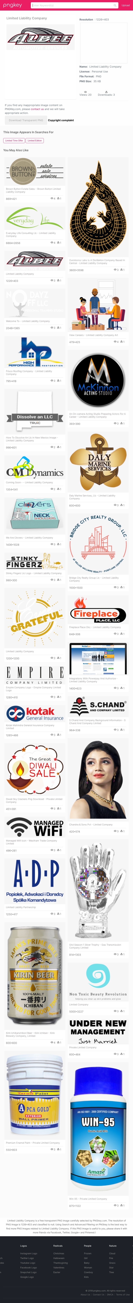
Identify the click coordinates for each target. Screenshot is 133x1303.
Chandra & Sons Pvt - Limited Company (91, 824)
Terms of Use (123, 1294)
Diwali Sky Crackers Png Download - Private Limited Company (34, 800)
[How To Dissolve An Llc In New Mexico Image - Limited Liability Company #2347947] (34, 412)
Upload (126, 5)
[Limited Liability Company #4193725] (34, 618)
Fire (111, 1258)
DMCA (110, 1294)
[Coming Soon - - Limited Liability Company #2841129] (34, 467)
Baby (87, 1262)
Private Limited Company (83, 1047)
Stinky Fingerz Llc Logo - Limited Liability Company (34, 573)
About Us (85, 1294)
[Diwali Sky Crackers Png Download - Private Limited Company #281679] (34, 769)
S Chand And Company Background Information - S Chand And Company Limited (97, 722)
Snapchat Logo (28, 1272)
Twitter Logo (27, 1258)
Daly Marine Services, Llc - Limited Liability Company (92, 497)
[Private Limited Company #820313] (98, 1031)
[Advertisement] (39, 74)
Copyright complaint (61, 120)
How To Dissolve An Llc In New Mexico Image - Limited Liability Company (32, 439)
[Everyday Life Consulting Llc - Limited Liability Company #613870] (34, 218)
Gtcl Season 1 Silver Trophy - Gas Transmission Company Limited (95, 946)
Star (111, 1267)
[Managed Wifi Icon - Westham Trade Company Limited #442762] (34, 827)
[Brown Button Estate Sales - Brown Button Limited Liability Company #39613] (34, 171)
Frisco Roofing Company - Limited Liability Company (29, 372)
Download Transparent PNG (26, 120)
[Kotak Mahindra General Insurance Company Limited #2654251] (34, 713)
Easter (56, 1272)
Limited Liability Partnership (21, 907)
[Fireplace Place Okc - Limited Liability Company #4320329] (98, 609)
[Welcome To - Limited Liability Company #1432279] (34, 303)
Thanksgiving (60, 1262)
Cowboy (88, 1272)
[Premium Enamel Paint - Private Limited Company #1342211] (34, 1095)
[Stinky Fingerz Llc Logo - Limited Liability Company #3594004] (34, 561)
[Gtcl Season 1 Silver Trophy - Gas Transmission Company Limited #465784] (98, 890)
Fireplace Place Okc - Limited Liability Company (95, 627)
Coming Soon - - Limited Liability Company (29, 482)
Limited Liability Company (20, 273)
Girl (85, 1258)
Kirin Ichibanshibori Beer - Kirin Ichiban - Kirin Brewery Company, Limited (30, 1034)
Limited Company (78, 1004)
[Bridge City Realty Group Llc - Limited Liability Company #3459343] (98, 544)
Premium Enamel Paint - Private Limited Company (33, 1142)
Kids (86, 1277)
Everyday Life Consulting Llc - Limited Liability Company (31, 234)
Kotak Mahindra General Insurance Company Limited (30, 727)
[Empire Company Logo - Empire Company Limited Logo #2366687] (34, 675)
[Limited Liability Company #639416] (34, 261)
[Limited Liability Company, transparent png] (40, 37)
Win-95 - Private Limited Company (88, 1198)
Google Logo (27, 1277)
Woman (88, 1267)
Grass (112, 1262)
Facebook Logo (28, 1267)
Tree (111, 1272)
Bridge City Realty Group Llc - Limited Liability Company (94, 579)
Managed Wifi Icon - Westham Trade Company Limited (31, 842)
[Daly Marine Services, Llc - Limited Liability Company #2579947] (98, 462)
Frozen (87, 1253)
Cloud (112, 1253)
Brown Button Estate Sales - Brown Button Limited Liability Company (33, 190)
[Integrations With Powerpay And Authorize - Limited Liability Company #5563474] (98, 658)
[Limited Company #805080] (98, 982)
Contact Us (98, 1294)
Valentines (58, 1267)
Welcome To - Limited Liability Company (28, 321)
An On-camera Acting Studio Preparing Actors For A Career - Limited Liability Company (97, 415)
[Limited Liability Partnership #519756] (34, 881)
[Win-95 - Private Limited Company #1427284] (98, 1129)
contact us (37, 109)
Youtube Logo (27, 1262)
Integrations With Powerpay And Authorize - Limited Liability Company (93, 680)
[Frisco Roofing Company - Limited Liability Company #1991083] (34, 352)
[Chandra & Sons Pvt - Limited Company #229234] (98, 779)
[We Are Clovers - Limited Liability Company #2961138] (34, 516)
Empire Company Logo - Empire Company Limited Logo (33, 689)
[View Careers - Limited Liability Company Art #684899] (98, 305)
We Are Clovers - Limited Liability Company (29, 537)
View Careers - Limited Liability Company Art (93, 335)
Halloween (58, 1258)
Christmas (58, 1253)
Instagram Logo (28, 1253)
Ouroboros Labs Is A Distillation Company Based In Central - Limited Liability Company (97, 261)
